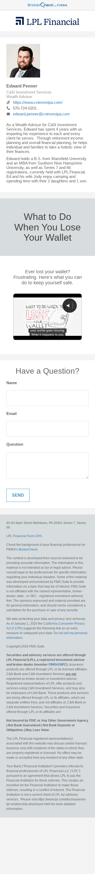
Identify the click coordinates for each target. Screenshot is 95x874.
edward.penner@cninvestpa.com (41, 114)
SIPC (62, 664)
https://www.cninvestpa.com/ (38, 102)
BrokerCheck (28, 549)
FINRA (53, 664)
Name (11, 383)
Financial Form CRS (27, 536)
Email (11, 413)
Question (14, 444)
